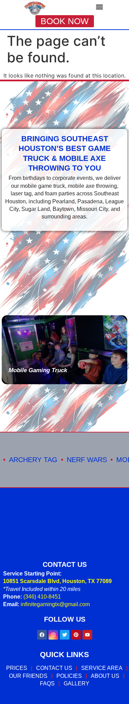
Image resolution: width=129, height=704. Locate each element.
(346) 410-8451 (42, 597)
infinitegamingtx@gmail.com (55, 604)
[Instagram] (53, 635)
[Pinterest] (76, 635)
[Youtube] (87, 635)
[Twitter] (64, 635)
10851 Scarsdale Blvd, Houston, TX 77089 (57, 581)
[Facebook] (42, 635)
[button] (99, 6)
